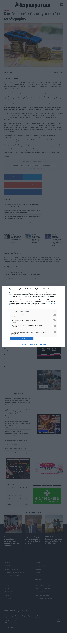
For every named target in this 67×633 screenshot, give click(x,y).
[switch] (54, 315)
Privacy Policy (42, 344)
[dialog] (33, 316)
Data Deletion (24, 344)
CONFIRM (22, 338)
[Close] (61, 289)
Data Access (33, 344)
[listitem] (33, 311)
